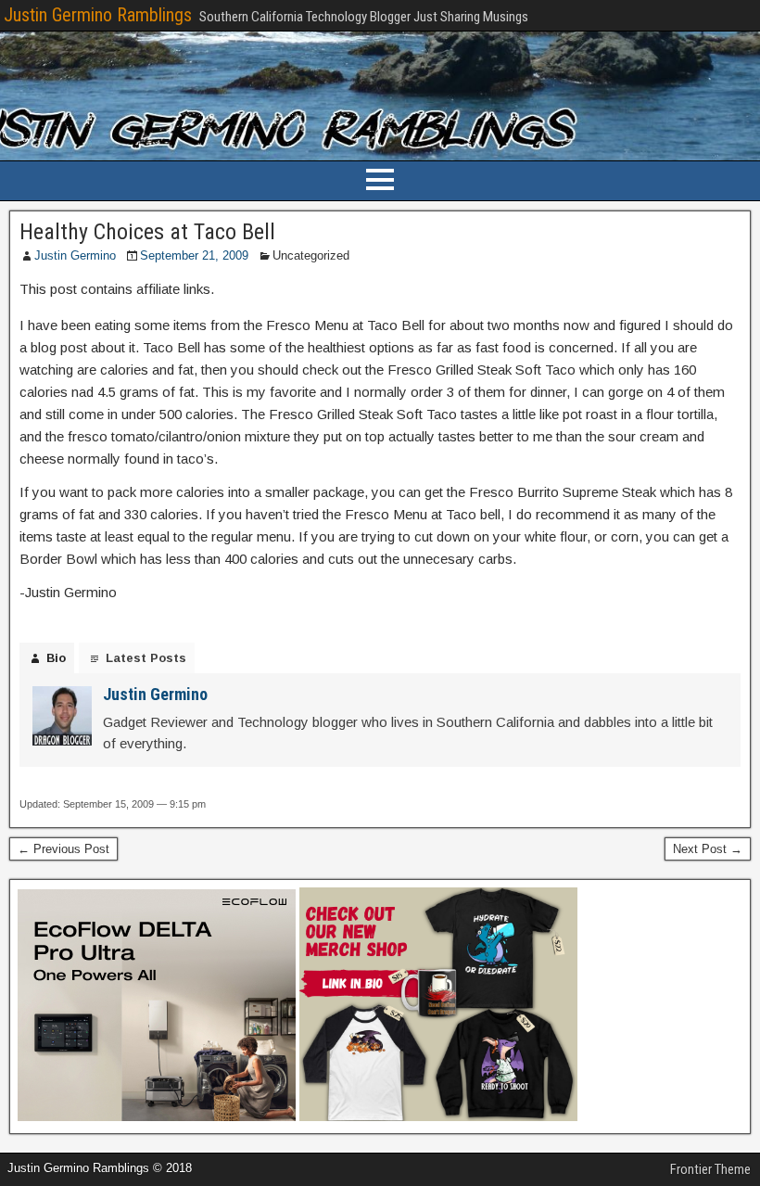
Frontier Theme (710, 1169)
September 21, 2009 (194, 255)
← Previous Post (63, 849)
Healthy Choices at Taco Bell (147, 232)
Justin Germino (75, 255)
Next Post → (707, 849)
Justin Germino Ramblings (98, 15)
